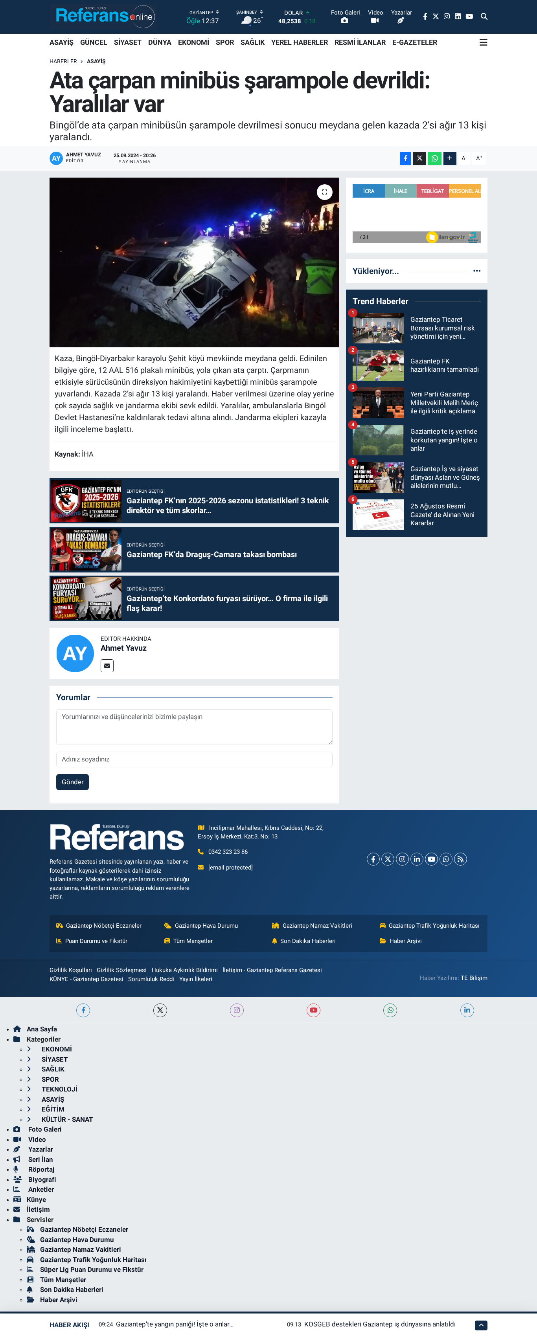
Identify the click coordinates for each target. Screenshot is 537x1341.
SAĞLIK (253, 42)
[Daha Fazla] (449, 158)
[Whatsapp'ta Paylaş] (434, 158)
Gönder (73, 782)
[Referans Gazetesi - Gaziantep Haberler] (104, 17)
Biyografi (41, 1179)
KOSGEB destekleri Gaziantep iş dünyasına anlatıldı (380, 1324)
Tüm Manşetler (193, 941)
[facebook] (83, 1010)
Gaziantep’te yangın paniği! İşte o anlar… (175, 1324)
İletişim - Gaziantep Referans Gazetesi (272, 970)
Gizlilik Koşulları (71, 970)
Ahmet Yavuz (124, 648)
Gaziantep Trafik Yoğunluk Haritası (434, 925)
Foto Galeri (44, 1129)
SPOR (225, 42)
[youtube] (313, 1010)
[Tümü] (477, 271)
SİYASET (128, 42)
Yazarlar (40, 1149)
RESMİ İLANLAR (360, 42)
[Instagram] (402, 859)
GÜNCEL (93, 42)
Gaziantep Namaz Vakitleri (317, 925)
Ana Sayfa (42, 1029)
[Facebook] (373, 859)
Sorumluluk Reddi (151, 979)
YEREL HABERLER (299, 42)
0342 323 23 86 (228, 851)
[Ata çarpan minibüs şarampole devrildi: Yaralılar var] (194, 262)
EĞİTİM (52, 1109)
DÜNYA (159, 42)
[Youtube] (431, 859)
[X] (387, 859)
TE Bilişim (474, 977)
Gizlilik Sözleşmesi (122, 970)
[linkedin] (467, 1010)
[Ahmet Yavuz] (75, 653)
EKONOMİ (193, 42)
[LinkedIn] (416, 859)
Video (36, 1139)
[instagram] (237, 1010)
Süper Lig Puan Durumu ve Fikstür (91, 1269)
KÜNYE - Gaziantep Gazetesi (86, 979)
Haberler (63, 61)
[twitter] (160, 1010)
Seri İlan (40, 1159)
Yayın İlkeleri (195, 979)
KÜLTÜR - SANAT (66, 1119)
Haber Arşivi (406, 941)
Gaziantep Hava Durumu (206, 925)
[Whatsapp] (446, 859)
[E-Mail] (107, 665)
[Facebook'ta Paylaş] (405, 158)
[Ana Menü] (483, 42)
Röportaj (40, 1169)
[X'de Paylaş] (419, 158)
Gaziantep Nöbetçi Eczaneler (104, 925)
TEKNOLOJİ (58, 1089)
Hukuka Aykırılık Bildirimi (185, 970)
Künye (36, 1199)
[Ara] (484, 17)
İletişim (38, 1209)
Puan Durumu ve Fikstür (96, 941)
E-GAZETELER (414, 42)
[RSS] (460, 859)
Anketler (40, 1189)
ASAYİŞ (62, 42)
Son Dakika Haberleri (308, 941)
